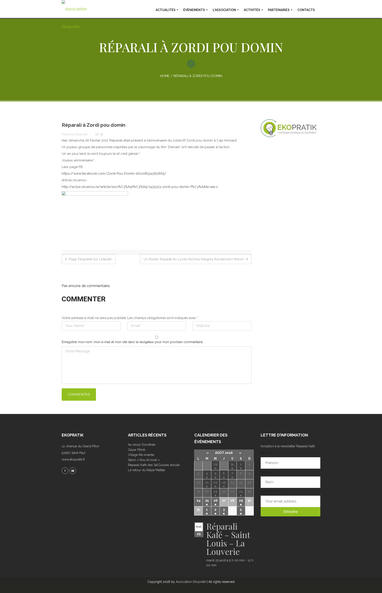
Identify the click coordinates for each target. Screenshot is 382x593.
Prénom (266, 453)
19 (215, 491)
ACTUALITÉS (166, 10)
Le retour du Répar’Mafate (146, 470)
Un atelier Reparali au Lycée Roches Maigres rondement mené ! (194, 259)
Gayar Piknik (136, 449)
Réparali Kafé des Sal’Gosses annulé (154, 465)
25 (207, 500)
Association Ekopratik (191, 582)
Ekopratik (81, 134)
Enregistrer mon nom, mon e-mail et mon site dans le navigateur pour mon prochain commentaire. (132, 342)
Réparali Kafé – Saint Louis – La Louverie (228, 539)
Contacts (306, 10)
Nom (264, 472)
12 (215, 482)
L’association (224, 10)
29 (216, 464)
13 (223, 482)
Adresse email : (272, 491)
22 (241, 491)
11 (207, 482)
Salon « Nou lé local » (144, 460)
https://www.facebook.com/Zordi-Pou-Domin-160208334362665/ (114, 174)
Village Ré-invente (141, 455)
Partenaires (279, 10)
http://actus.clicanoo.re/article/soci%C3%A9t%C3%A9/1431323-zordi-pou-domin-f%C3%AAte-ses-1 (140, 187)
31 (232, 464)
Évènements (194, 10)
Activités (252, 10)
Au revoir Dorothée (141, 444)
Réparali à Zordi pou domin (93, 125)
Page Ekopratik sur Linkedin (90, 259)
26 (216, 500)
